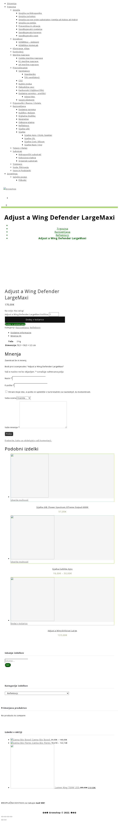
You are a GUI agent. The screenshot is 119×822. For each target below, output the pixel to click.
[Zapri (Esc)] (2, 816)
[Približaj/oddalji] (11, 816)
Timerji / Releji (20, 148)
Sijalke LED (24, 128)
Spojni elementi (26, 100)
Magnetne (24, 119)
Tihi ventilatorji (32, 77)
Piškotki (22, 180)
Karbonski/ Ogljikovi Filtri (31, 90)
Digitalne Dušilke (27, 116)
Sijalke (22, 132)
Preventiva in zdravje (29, 26)
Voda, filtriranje (21, 167)
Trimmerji (17, 164)
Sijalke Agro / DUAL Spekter (38, 135)
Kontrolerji (18, 51)
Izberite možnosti (19, 500)
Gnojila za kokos (27, 16)
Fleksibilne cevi (26, 87)
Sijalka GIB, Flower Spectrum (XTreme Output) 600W (62, 507)
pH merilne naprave (29, 64)
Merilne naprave (21, 55)
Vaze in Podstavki (22, 170)
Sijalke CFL (29, 138)
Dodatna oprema (27, 109)
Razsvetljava (19, 106)
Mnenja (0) (16, 336)
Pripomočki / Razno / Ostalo (27, 103)
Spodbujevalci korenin (30, 32)
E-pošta (9, 385)
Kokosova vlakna (27, 157)
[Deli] (5, 816)
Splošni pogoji (20, 177)
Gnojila (16, 10)
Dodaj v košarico (35, 319)
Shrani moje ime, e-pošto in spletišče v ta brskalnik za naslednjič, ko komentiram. (49, 392)
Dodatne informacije (21, 332)
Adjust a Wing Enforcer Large (62, 630)
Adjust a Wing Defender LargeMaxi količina (26, 314)
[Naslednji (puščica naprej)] (5, 819)
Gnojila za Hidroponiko (30, 13)
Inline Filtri (29, 96)
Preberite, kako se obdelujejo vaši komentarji (28, 440)
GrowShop (12, 173)
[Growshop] (9, 189)
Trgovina (11, 6)
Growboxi (17, 39)
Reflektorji (24, 125)
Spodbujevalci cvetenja (30, 29)
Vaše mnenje (12, 427)
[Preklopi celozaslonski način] (8, 816)
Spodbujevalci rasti (28, 35)
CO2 (21, 80)
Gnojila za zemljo (27, 22)
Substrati (17, 151)
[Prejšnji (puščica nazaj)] (2, 819)
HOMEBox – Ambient (29, 42)
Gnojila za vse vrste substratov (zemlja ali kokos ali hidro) (48, 19)
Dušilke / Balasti (27, 112)
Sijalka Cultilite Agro (62, 569)
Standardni (30, 74)
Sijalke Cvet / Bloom (34, 141)
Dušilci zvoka (25, 83)
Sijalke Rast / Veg (33, 144)
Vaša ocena (11, 398)
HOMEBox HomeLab (28, 45)
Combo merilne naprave (31, 58)
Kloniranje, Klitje (21, 48)
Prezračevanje (20, 67)
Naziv (8, 378)
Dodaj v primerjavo (15, 324)
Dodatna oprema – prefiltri (32, 93)
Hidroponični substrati (30, 154)
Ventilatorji (24, 71)
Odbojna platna (26, 122)
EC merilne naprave (28, 61)
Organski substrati (28, 161)
